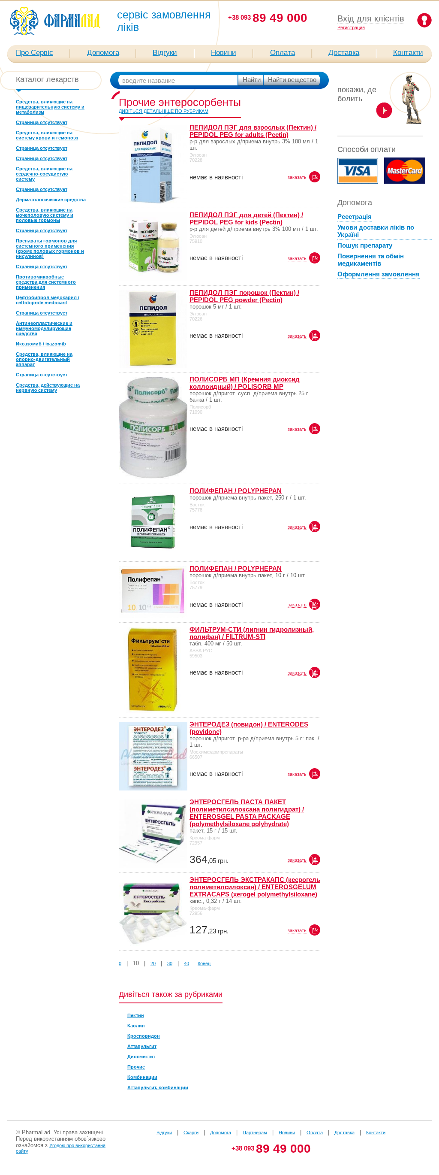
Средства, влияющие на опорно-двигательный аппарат (44, 359)
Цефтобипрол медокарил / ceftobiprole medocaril (47, 300)
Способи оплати (366, 149)
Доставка (343, 52)
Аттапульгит (141, 1046)
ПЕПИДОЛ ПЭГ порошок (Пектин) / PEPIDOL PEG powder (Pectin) (244, 296)
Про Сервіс (34, 52)
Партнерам (255, 1132)
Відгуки (165, 52)
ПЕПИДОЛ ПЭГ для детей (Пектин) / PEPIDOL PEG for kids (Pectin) (246, 218)
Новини (223, 52)
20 (153, 963)
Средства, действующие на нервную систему (48, 387)
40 (186, 963)
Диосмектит (141, 1056)
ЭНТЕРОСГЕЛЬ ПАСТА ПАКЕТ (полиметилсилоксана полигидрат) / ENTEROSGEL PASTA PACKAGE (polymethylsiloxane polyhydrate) (246, 812)
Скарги (190, 1132)
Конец (204, 963)
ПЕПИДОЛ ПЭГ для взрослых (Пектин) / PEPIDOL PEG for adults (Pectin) (252, 131)
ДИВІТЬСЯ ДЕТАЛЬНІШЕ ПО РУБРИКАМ (163, 111)
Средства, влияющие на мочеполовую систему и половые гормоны (44, 215)
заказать (297, 177)
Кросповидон (143, 1036)
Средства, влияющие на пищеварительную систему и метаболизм (50, 107)
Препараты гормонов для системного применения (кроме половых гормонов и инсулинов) (50, 248)
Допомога (103, 52)
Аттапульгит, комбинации (157, 1087)
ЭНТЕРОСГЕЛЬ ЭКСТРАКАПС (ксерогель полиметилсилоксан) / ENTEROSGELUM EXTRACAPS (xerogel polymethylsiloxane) (254, 887)
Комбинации (142, 1077)
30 (169, 963)
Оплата (282, 52)
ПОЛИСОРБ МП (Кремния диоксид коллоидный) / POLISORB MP (244, 383)
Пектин (135, 1015)
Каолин (136, 1025)
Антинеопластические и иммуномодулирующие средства (44, 328)
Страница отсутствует (41, 122)
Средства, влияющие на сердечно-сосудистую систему (44, 174)
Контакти (408, 52)
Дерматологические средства (51, 199)
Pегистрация (351, 27)
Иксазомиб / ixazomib (41, 343)
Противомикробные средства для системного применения (46, 282)
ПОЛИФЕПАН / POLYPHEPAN (235, 490)
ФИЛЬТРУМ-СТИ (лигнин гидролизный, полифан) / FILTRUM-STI (251, 633)
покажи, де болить (356, 94)
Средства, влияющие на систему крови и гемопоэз (47, 135)
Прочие (136, 1066)
